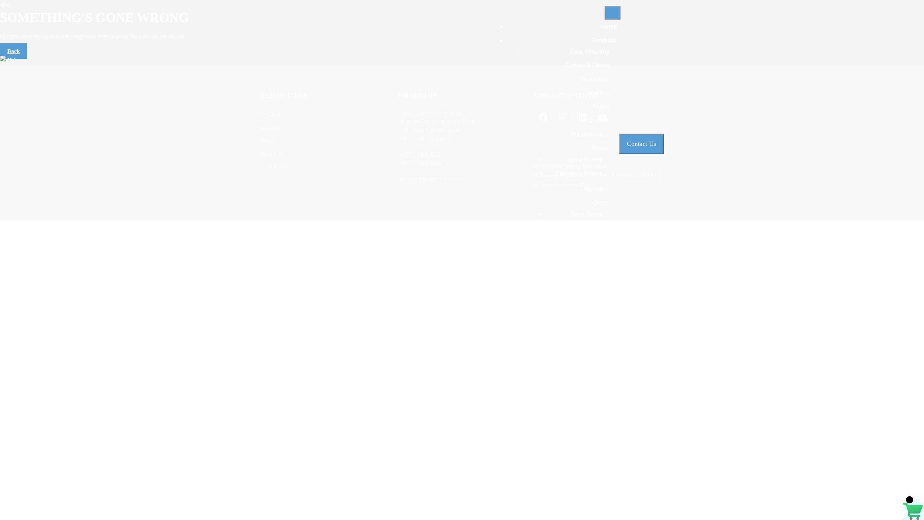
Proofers (597, 299)
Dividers (599, 93)
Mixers (600, 148)
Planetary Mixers (579, 173)
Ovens (601, 203)
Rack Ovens (586, 228)
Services (606, 383)
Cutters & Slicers (587, 65)
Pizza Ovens (586, 269)
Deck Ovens (586, 214)
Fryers (601, 106)
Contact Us (602, 452)
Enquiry (606, 465)
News (609, 424)
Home (609, 26)
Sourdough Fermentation (575, 367)
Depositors (594, 79)
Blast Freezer (584, 324)
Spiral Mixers (584, 159)
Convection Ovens (578, 255)
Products (605, 40)
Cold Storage (584, 338)
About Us (604, 438)
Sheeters (597, 354)
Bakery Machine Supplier (576, 395)
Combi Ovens (584, 242)
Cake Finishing (590, 52)
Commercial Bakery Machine (571, 408)
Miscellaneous (590, 134)
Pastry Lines (593, 285)
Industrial (597, 120)
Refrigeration (591, 312)
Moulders (597, 189)
